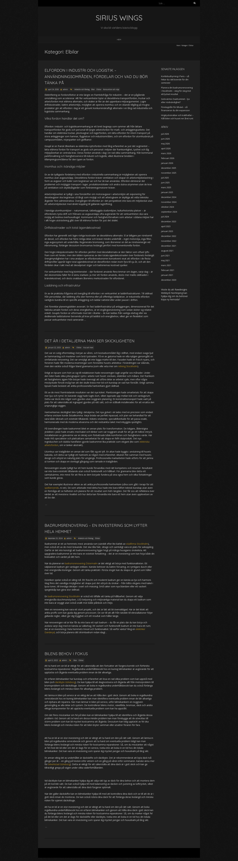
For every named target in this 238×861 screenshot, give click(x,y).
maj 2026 (165, 143)
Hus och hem (88, 347)
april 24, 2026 (53, 89)
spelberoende (52, 487)
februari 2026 (167, 158)
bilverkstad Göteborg (59, 764)
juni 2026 (165, 138)
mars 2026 (166, 153)
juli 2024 (165, 216)
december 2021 (168, 245)
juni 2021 (165, 255)
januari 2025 (167, 192)
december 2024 (168, 197)
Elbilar (98, 89)
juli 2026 (165, 133)
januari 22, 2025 (54, 347)
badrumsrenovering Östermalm (81, 563)
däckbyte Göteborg (65, 682)
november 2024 (168, 202)
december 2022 (168, 236)
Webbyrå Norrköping (172, 292)
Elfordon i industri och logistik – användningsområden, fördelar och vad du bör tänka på (96, 76)
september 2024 (169, 211)
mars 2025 (166, 187)
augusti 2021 (167, 250)
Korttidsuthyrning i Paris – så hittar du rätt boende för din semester (175, 79)
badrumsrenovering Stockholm (64, 596)
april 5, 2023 (53, 660)
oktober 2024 (167, 206)
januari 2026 (167, 163)
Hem (119, 39)
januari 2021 (167, 275)
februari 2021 (167, 270)
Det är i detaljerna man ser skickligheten (90, 340)
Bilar (93, 89)
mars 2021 (166, 265)
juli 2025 (165, 177)
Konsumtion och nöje (111, 89)
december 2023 (168, 221)
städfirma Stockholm (137, 543)
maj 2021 (165, 260)
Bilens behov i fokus (67, 653)
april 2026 (165, 148)
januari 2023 (167, 231)
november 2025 (168, 172)
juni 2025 (165, 182)
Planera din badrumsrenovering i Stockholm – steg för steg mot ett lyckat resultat (177, 91)
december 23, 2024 (55, 538)
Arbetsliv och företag (82, 89)
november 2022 (168, 240)
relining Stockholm (127, 366)
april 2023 (165, 226)
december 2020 (168, 279)
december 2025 (168, 167)
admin (65, 89)
